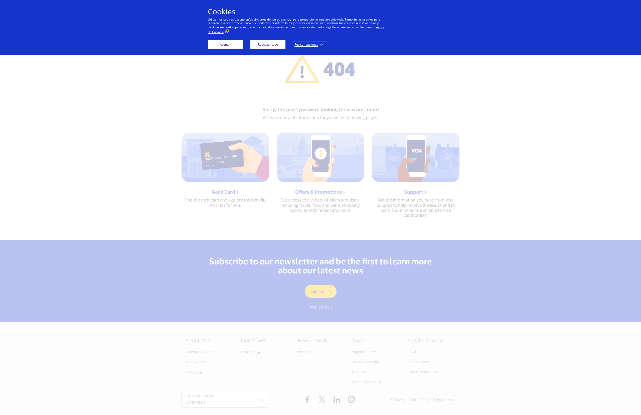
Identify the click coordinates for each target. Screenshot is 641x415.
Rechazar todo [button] (268, 44)
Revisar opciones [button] (306, 44)
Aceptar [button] (225, 44)
